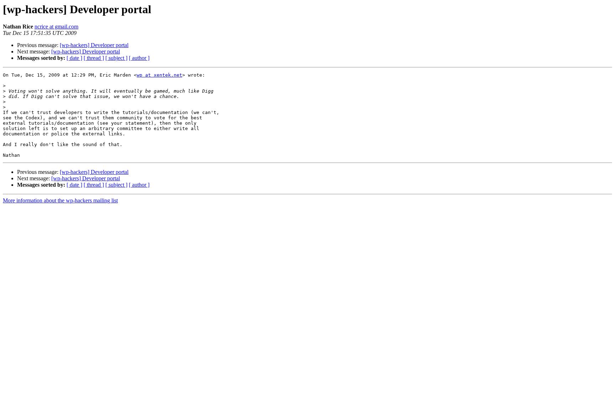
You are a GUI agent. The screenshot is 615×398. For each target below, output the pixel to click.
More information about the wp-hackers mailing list (60, 200)
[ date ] (74, 58)
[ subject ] (116, 58)
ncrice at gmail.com (56, 27)
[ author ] (139, 58)
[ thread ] (94, 58)
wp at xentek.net (159, 75)
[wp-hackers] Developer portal (94, 45)
